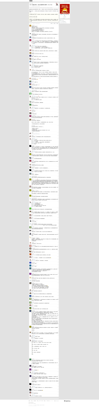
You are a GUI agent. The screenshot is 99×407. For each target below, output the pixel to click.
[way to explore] (31, 1)
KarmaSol (33, 289)
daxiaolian (64, 18)
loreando (33, 160)
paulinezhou (33, 310)
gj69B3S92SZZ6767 (34, 279)
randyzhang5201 (34, 78)
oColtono (33, 273)
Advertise (35, 400)
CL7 (32, 208)
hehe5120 (33, 145)
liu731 (33, 140)
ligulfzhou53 (33, 262)
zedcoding (33, 220)
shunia (32, 375)
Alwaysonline (33, 119)
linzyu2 (33, 49)
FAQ (42, 400)
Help (32, 400)
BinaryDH (33, 55)
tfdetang (33, 326)
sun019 (33, 230)
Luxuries (33, 69)
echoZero (33, 226)
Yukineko (33, 253)
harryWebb (33, 233)
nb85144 (33, 58)
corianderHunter (34, 245)
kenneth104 (33, 166)
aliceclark (33, 365)
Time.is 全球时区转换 (62, 21)
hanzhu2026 (33, 125)
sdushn (33, 218)
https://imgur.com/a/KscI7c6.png (35, 133)
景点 (57, 23)
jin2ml (32, 93)
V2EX (30, 3)
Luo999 (33, 157)
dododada (33, 101)
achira (32, 153)
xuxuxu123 (33, 25)
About (29, 400)
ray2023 (33, 104)
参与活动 (65, 16)
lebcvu (32, 86)
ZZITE (32, 186)
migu (32, 373)
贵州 (51, 23)
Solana (45, 400)
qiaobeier (33, 282)
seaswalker (33, 83)
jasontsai (33, 52)
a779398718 (33, 180)
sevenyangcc (33, 248)
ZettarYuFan (33, 33)
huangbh (33, 307)
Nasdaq (33, 112)
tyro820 (33, 6)
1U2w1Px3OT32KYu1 (34, 90)
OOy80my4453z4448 (34, 176)
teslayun (33, 98)
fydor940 (33, 204)
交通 (54, 23)
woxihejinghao (34, 115)
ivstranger (33, 139)
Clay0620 (33, 242)
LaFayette (33, 39)
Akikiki (32, 132)
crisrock (33, 295)
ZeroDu (33, 173)
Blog (37, 400)
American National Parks (63, 22)
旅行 (32, 3)
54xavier (33, 331)
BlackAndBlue (34, 99)
